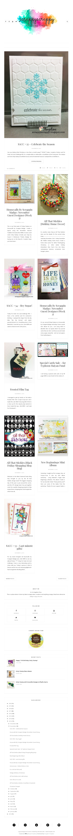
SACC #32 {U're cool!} (15, 779)
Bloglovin (35, 620)
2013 (10, 721)
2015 (10, 716)
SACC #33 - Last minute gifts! (19, 547)
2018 (10, 708)
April (11, 804)
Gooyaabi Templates (49, 833)
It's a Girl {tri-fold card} (16, 769)
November (13, 726)
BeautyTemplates (32, 833)
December (13, 723)
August (12, 794)
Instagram (35, 613)
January (12, 811)
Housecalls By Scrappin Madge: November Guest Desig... (25, 732)
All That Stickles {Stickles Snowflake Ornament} (22, 783)
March (12, 806)
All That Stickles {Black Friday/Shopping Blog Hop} (19, 465)
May (11, 801)
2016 (10, 713)
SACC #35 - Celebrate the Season (36, 144)
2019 (10, 706)
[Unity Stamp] (36, 647)
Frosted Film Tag (19, 389)
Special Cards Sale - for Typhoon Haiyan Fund (53, 364)
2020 (10, 703)
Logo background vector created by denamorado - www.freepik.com (36, 831)
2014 (10, 718)
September (13, 791)
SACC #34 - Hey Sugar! (19, 305)
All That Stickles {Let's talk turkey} (19, 776)
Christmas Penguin (15, 786)
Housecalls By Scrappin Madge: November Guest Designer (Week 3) (19, 214)
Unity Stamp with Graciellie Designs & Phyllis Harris (32, 682)
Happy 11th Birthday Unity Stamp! (26, 660)
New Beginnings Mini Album (53, 464)
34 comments (11, 168)
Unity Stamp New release (24, 671)
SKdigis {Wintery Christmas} (17, 773)
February (12, 809)
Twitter (16, 620)
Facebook (16, 613)
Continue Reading (36, 161)
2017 (10, 711)
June (11, 799)
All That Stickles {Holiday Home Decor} (53, 222)
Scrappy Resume (37, 596)
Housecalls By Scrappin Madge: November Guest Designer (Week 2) (53, 310)
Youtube (54, 613)
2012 (10, 814)
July (11, 796)
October (12, 789)
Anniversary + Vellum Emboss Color (19, 766)
